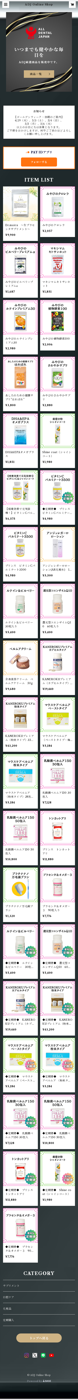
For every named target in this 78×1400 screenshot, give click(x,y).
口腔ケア (8, 1297)
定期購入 (8, 1320)
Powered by (35, 1381)
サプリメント (11, 1285)
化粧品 (7, 1308)
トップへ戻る (39, 1338)
